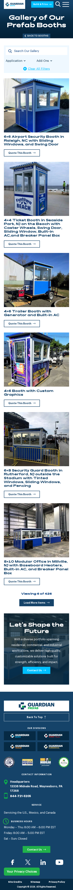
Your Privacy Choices (22, 871)
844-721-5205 (20, 796)
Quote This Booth (19, 153)
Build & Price (40, 4)
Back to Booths (38, 36)
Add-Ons (42, 60)
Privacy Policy (57, 882)
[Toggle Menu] (65, 4)
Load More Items (34, 602)
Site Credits (15, 882)
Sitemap (35, 882)
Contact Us (34, 670)
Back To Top (35, 717)
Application (14, 60)
